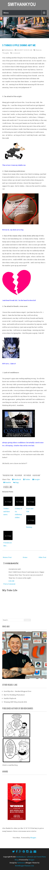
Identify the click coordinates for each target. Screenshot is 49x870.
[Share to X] (9, 487)
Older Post (42, 557)
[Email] (35, 851)
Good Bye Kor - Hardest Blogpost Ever (17, 691)
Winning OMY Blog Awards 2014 (15, 702)
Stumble (8, 482)
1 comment (16, 53)
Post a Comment (9, 584)
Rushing (29, 527)
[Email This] (4, 487)
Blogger (33, 838)
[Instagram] (27, 851)
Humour (38, 50)
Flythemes (21, 863)
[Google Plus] (20, 851)
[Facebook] (17, 851)
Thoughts (5, 53)
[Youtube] (31, 851)
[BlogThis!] (6, 487)
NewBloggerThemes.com (24, 866)
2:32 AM (11, 581)
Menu (6, 12)
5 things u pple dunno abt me (19, 45)
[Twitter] (13, 851)
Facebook (17, 479)
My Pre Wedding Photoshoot (14, 695)
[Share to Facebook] (11, 487)
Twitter (27, 479)
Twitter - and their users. (6, 511)
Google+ (37, 479)
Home (25, 557)
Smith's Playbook (10, 698)
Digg (17, 482)
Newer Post (7, 557)
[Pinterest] (24, 851)
